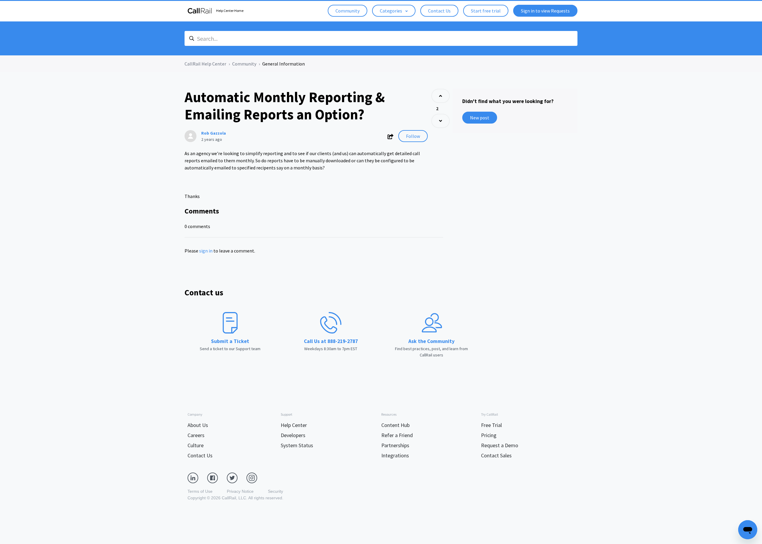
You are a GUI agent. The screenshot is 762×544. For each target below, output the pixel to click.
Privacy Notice (240, 491)
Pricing (488, 435)
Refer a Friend (397, 435)
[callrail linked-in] (197, 477)
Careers (196, 435)
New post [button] (479, 118)
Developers (293, 435)
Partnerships (395, 445)
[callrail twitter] (236, 477)
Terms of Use (200, 491)
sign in (206, 251)
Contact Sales (496, 455)
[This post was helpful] (440, 96)
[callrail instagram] (256, 477)
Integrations (395, 455)
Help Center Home (229, 10)
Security (275, 491)
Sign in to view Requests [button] (545, 11)
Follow (413, 136)
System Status (297, 445)
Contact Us (439, 11)
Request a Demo (499, 445)
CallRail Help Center (205, 64)
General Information (283, 64)
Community (347, 11)
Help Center (294, 425)
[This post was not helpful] (440, 121)
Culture (196, 445)
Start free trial (486, 11)
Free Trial (491, 425)
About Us (198, 425)
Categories (391, 11)
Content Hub (395, 425)
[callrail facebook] (217, 477)
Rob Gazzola (213, 133)
